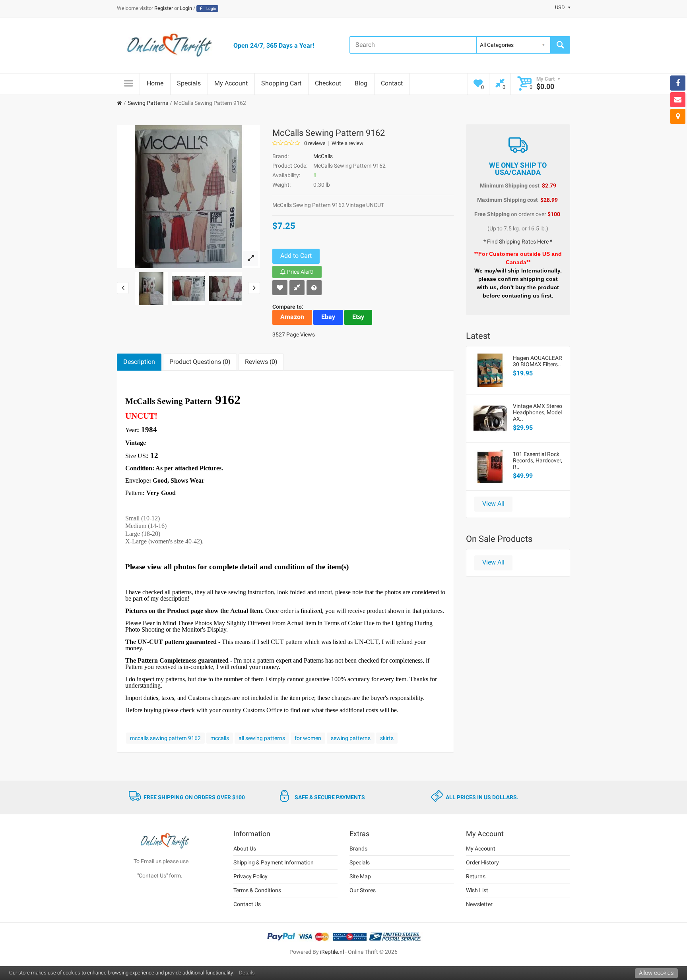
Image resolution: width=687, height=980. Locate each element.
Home (155, 83)
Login (186, 8)
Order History (482, 862)
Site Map (360, 876)
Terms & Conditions (257, 890)
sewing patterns (351, 738)
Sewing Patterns (148, 103)
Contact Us (247, 904)
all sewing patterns (262, 738)
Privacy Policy (250, 876)
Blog (361, 83)
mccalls (219, 738)
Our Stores (362, 890)
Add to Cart (296, 255)
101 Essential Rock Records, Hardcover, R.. (537, 460)
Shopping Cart (281, 83)
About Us (244, 848)
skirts (387, 738)
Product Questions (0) (200, 361)
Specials (189, 83)
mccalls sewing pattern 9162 (165, 738)
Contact (392, 83)
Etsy (358, 317)
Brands (358, 848)
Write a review (347, 143)
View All (493, 503)
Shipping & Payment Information (273, 862)
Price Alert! (300, 272)
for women (308, 738)
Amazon (292, 317)
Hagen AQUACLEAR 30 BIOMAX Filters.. (537, 361)
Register (163, 8)
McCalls (323, 156)
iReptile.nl (332, 952)
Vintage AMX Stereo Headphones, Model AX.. (537, 412)
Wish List (477, 890)
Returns (475, 876)
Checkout (328, 83)
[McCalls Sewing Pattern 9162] (250, 258)
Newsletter (479, 904)
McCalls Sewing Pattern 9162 (210, 103)
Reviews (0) (261, 361)
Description (139, 361)
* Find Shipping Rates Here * (517, 241)
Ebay (328, 317)
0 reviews (315, 143)
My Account (231, 83)
